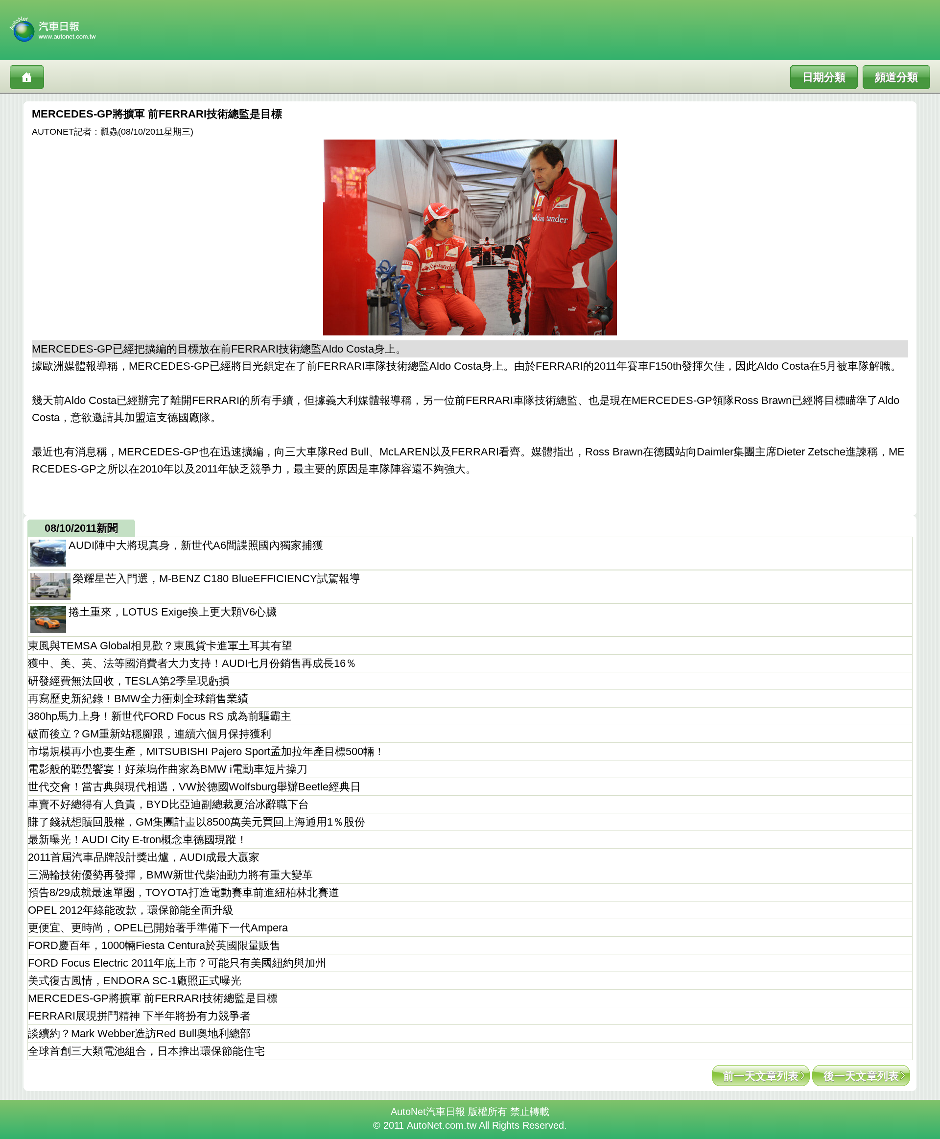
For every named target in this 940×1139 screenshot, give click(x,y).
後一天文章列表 (861, 1076)
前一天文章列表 (761, 1076)
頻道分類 (896, 77)
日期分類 (824, 77)
